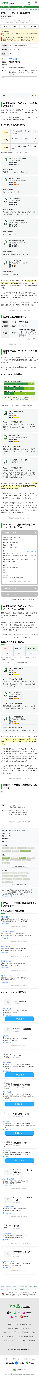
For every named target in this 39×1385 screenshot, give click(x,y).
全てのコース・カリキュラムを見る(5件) (22, 600)
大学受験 (28, 1313)
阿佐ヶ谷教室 (6, 1063)
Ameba (11, 1363)
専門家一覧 (15, 1332)
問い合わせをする (7, 896)
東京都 (14, 9)
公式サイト (19, 1018)
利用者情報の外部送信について (26, 1336)
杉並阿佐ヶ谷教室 (8, 1261)
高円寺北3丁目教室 (7, 932)
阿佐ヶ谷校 (6, 1121)
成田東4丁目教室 (6, 976)
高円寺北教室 (6, 1233)
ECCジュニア (13, 59)
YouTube (25, 1317)
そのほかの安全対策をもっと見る (19, 885)
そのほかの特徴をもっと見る (19, 866)
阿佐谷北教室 (5, 917)
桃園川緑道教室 (6, 961)
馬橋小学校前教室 (8, 1179)
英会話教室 (8, 9)
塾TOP (2, 9)
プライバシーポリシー (8, 1336)
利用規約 (33, 1332)
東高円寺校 (6, 1036)
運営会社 (6, 1340)
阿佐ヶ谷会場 (6, 1009)
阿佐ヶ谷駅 (24, 9)
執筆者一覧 (6, 1332)
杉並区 (19, 9)
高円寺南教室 (5, 946)
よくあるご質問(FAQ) (29, 1340)
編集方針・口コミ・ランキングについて (19, 1328)
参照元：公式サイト (31, 551)
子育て (15, 1317)
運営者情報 (25, 1332)
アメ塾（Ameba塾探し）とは (23, 1324)
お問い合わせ (16, 1340)
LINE (18, 1313)
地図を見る (6, 923)
